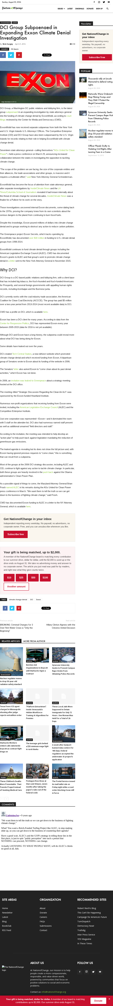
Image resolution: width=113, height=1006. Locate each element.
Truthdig (81, 930)
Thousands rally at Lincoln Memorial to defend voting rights (100, 81)
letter (16, 369)
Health (3, 778)
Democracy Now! (85, 925)
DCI (31, 599)
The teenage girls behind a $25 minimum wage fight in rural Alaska (37, 746)
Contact (43, 930)
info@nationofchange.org (54, 991)
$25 (21, 577)
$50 (33, 577)
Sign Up (99, 9)
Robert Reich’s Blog (86, 908)
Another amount (16, 586)
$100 (45, 577)
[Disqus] (37, 847)
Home (5, 908)
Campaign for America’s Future (92, 917)
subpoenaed (12, 112)
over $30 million (36, 238)
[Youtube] (109, 2)
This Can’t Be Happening (89, 912)
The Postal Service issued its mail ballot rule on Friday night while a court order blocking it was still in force (63, 787)
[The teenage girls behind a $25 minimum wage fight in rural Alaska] (37, 733)
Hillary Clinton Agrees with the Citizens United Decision (60, 626)
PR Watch (15, 49)
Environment (5, 23)
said (29, 177)
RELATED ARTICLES (11, 641)
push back (48, 472)
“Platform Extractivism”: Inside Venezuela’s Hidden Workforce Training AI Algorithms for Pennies (37, 712)
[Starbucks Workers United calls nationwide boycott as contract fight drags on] (11, 732)
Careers (43, 917)
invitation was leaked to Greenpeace (28, 380)
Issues (60, 9)
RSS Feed (6, 930)
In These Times (84, 943)
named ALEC (12, 487)
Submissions (46, 925)
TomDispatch (83, 921)
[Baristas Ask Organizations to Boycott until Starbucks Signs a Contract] (37, 654)
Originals (79, 9)
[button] (107, 8)
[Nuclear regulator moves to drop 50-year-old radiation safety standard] (11, 661)
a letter (11, 261)
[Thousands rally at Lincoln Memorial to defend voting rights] (83, 79)
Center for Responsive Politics (14, 323)
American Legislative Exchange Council (39, 407)
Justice (15, 23)
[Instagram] (99, 2)
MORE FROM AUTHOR (34, 641)
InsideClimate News (40, 188)
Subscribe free (16, 534)
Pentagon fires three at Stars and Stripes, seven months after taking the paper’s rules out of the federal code (36, 787)
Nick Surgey (8, 44)
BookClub (6, 925)
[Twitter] (104, 2)
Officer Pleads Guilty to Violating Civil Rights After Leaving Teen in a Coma (100, 148)
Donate (90, 9)
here (45, 312)
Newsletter (7, 912)
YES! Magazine (84, 939)
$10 (9, 577)
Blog (4, 921)
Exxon (38, 599)
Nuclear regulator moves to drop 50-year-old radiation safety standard (11, 681)
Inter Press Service (86, 934)
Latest (70, 9)
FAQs (42, 921)
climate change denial (18, 599)
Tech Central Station (21, 354)
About (42, 908)
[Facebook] (94, 2)
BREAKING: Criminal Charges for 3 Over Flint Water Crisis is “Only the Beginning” (16, 627)
